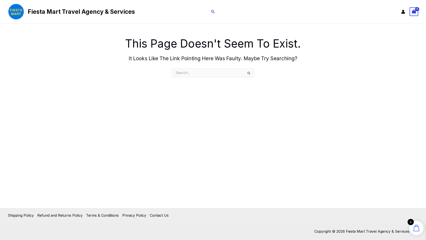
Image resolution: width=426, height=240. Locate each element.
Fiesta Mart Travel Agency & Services (81, 11)
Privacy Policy (134, 215)
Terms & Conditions (102, 215)
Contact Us (159, 215)
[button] (213, 11)
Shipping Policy (21, 215)
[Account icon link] (403, 12)
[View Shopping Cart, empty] (414, 11)
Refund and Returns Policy (60, 215)
